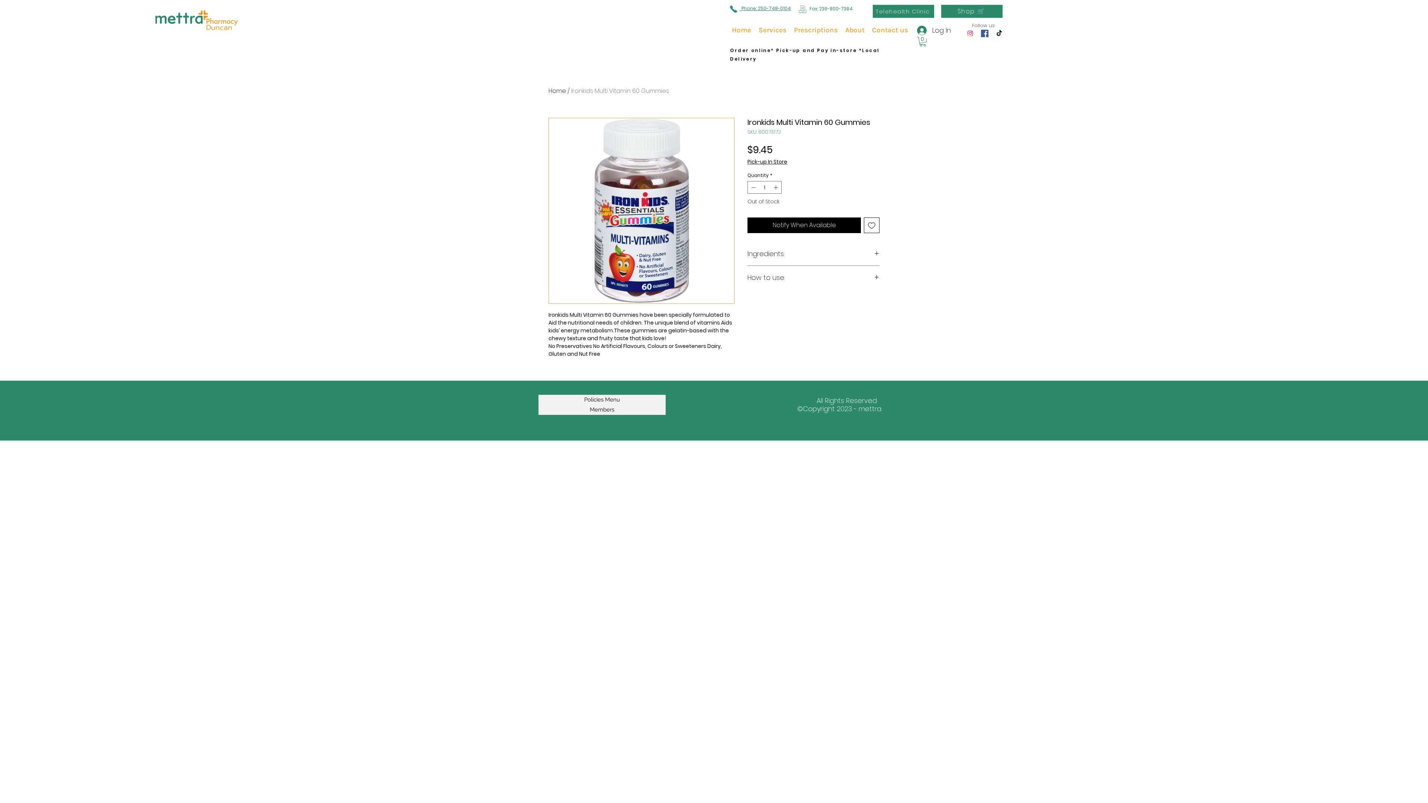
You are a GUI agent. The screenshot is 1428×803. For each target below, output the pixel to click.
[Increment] (776, 187)
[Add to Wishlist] (871, 225)
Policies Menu (602, 399)
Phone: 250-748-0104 (765, 8)
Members (602, 409)
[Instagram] (970, 33)
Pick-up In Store (767, 162)
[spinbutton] (764, 187)
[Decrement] (753, 187)
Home (557, 91)
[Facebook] (984, 33)
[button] (923, 41)
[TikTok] (999, 33)
